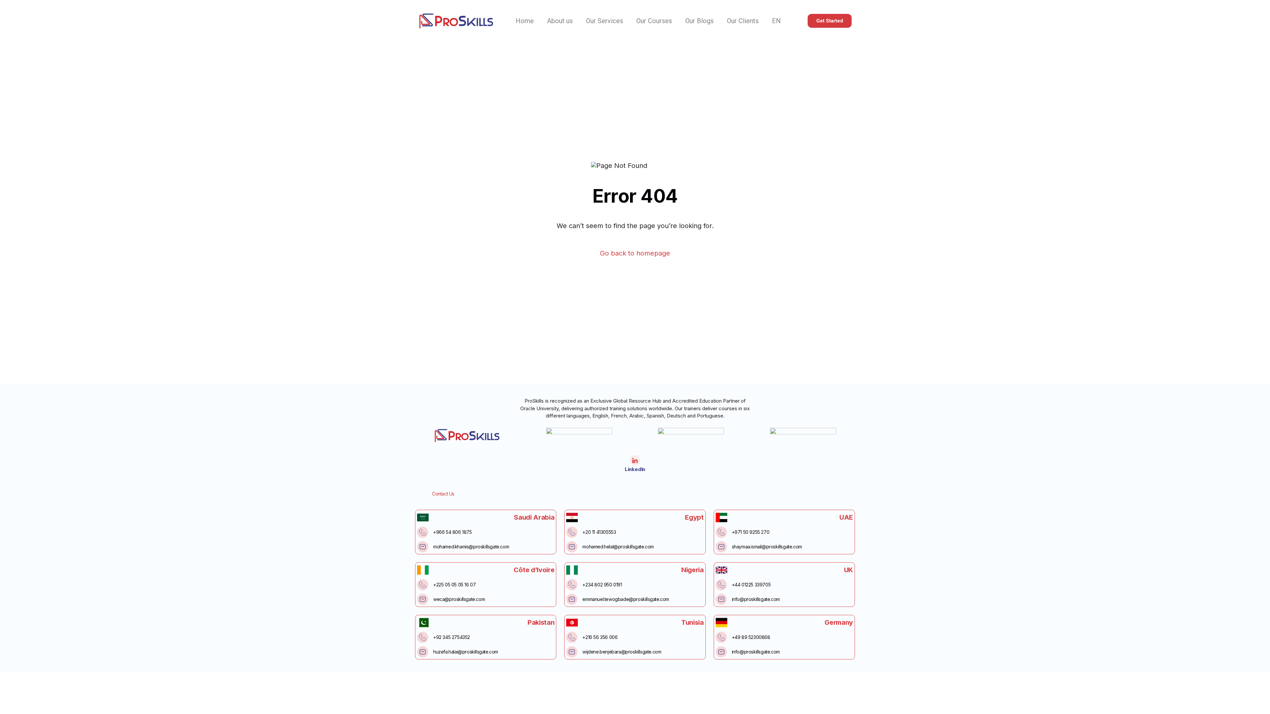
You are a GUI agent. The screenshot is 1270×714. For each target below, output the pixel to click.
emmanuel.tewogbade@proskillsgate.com (625, 599)
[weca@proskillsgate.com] (422, 599)
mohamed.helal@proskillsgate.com (618, 546)
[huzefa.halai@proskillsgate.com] (422, 651)
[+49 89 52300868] (721, 637)
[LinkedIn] (635, 460)
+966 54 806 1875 (452, 532)
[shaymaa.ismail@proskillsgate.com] (721, 546)
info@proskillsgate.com (756, 599)
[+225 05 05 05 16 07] (422, 584)
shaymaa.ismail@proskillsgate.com (767, 546)
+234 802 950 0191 (602, 584)
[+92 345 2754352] (422, 637)
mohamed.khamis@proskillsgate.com (471, 546)
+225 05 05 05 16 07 (454, 584)
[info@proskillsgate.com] (721, 599)
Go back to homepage (635, 253)
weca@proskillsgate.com (459, 599)
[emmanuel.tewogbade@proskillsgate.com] (571, 599)
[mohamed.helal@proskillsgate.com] (571, 546)
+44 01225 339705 (751, 584)
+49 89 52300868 (751, 637)
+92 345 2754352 (451, 637)
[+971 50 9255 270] (721, 532)
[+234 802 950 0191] (571, 584)
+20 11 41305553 (599, 532)
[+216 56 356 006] (571, 637)
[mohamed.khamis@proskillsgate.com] (422, 546)
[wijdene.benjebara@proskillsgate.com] (571, 651)
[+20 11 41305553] (571, 532)
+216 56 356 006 (599, 637)
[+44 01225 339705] (721, 584)
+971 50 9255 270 (751, 532)
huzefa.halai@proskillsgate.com (465, 651)
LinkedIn (635, 469)
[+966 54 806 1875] (422, 532)
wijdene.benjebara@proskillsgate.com (621, 651)
